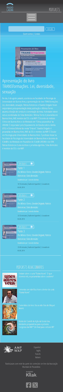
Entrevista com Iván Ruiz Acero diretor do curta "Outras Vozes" (36, 291)
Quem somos (28, 33)
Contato (37, 33)
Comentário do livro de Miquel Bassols (37, 307)
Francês (38, 353)
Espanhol (37, 347)
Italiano (38, 357)
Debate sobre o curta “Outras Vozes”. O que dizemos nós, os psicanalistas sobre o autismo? (36, 275)
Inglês (38, 350)
